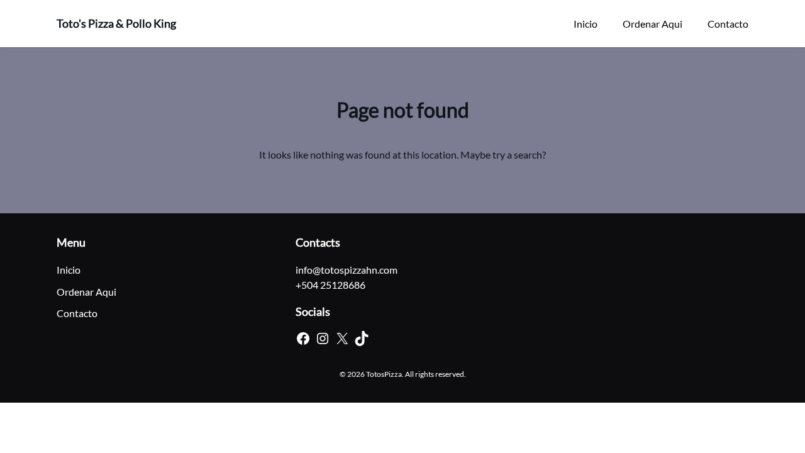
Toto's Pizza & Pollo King (116, 23)
